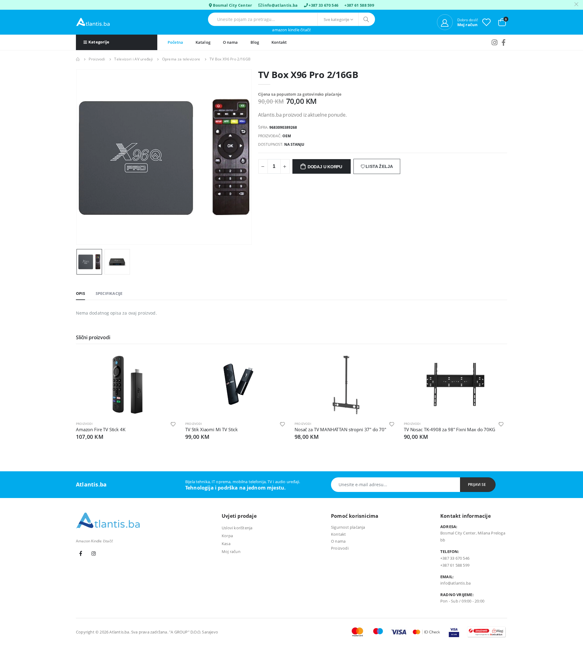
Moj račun (231, 551)
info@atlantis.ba (280, 5)
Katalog (203, 42)
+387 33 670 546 (323, 5)
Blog (255, 42)
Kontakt (279, 42)
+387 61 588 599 (359, 5)
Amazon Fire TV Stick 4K (100, 429)
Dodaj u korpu (325, 166)
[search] (366, 19)
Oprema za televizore (181, 59)
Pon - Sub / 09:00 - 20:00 (462, 601)
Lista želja (379, 166)
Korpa (227, 535)
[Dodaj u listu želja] (173, 423)
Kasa (226, 543)
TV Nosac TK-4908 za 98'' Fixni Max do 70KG (449, 429)
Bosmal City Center (232, 5)
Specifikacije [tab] (109, 293)
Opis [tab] (80, 293)
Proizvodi (97, 59)
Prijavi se (477, 484)
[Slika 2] (117, 262)
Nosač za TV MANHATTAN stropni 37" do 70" (340, 429)
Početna (175, 42)
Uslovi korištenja (237, 528)
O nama (230, 42)
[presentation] (85, 157)
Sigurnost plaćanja (348, 527)
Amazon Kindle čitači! (291, 30)
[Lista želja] (486, 22)
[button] (502, 22)
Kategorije (98, 42)
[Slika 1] (89, 262)
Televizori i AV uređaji (133, 59)
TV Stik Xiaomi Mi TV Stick (211, 429)
